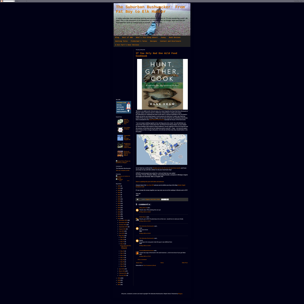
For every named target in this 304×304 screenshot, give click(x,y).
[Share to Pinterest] (168, 199)
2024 (119, 190)
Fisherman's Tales (139, 41)
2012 (119, 216)
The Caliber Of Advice (127, 128)
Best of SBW (127, 37)
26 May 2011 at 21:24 (144, 233)
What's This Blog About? (147, 37)
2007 (119, 284)
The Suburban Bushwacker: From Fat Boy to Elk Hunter (150, 9)
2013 (119, 214)
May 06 (122, 261)
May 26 (122, 243)
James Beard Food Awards (156, 119)
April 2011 (122, 268)
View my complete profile (122, 170)
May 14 (122, 257)
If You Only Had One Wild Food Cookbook (125, 247)
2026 (119, 186)
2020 (119, 199)
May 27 (122, 241)
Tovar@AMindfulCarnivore (146, 250)
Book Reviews (174, 37)
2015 (119, 209)
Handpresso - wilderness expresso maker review (127, 145)
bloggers (148, 199)
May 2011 (121, 235)
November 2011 (123, 222)
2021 (119, 196)
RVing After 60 (143, 207)
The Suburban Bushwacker (146, 226)
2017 (119, 205)
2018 (119, 203)
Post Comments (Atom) (149, 265)
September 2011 (123, 226)
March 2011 (122, 271)
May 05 (122, 264)
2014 (119, 212)
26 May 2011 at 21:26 (144, 245)
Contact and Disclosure (170, 41)
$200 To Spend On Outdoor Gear (126, 121)
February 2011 (123, 273)
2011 (119, 218)
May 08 (122, 259)
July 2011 (121, 231)
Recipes (153, 41)
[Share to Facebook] (166, 199)
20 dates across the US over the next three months (167, 168)
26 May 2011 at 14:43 (144, 221)
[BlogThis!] (163, 199)
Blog (117, 37)
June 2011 (122, 233)
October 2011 (123, 224)
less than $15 (150, 185)
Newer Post (139, 262)
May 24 (122, 251)
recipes (158, 199)
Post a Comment (142, 259)
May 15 (122, 255)
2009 (119, 280)
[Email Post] (137, 199)
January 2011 (123, 275)
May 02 (122, 266)
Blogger (180, 293)
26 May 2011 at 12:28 (144, 212)
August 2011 (122, 229)
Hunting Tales (121, 41)
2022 (119, 194)
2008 (119, 282)
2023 (119, 192)
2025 (119, 188)
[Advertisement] (123, 73)
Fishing (120, 180)
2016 (119, 207)
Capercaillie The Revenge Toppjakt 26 (127, 137)
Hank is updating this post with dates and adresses (150, 181)
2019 (119, 201)
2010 (119, 278)
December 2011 (123, 220)
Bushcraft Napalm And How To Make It (127, 153)
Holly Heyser (142, 216)
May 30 (122, 237)
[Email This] (162, 199)
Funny (163, 37)
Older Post (185, 262)
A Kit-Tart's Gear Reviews (127, 45)
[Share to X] (165, 199)
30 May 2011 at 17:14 (144, 256)
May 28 (122, 239)
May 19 (122, 253)
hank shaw (153, 199)
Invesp (128, 180)
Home (162, 262)
